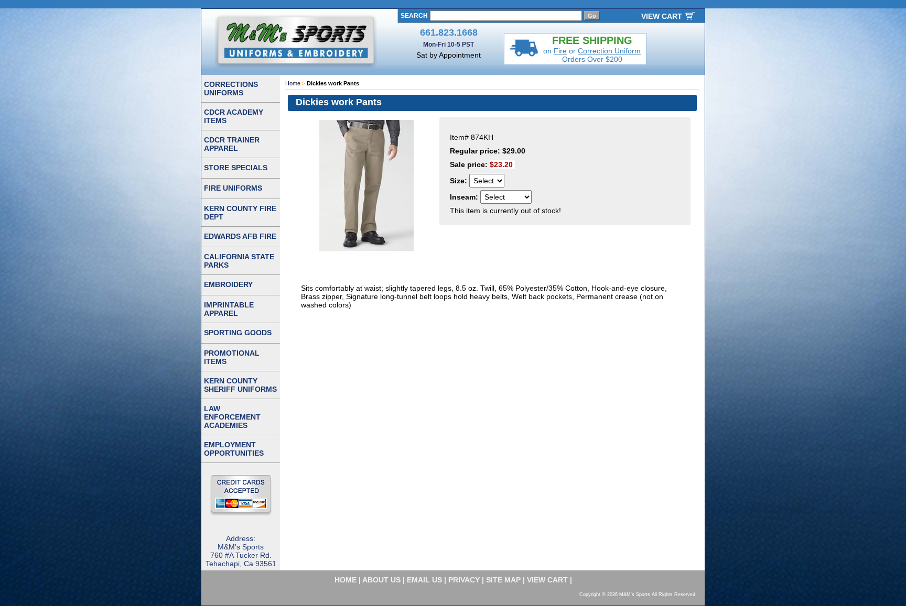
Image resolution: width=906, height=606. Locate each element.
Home (292, 83)
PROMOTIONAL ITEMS (232, 357)
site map (503, 580)
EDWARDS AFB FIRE (240, 236)
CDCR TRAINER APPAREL (232, 144)
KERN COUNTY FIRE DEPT (240, 212)
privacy (464, 580)
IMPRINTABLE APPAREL (229, 309)
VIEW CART (661, 16)
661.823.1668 (449, 32)
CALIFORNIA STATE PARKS (239, 260)
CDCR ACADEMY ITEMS (233, 116)
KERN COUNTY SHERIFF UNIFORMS (240, 385)
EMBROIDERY (228, 284)
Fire (560, 51)
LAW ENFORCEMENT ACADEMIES (232, 416)
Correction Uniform (609, 51)
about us (381, 580)
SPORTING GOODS (238, 332)
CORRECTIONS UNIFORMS (231, 88)
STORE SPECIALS (235, 167)
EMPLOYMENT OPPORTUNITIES (234, 448)
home (346, 580)
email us (424, 580)
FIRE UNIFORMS (233, 188)
